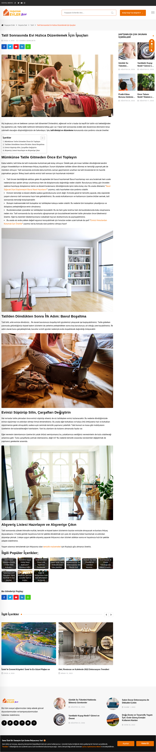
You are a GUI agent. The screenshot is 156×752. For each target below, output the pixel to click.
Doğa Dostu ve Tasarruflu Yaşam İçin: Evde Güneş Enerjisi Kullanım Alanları (137, 717)
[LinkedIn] (22, 46)
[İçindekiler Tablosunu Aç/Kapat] (41, 138)
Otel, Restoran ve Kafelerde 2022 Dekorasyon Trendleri (83, 669)
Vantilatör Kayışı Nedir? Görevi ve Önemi (145, 66)
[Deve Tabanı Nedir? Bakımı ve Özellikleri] (146, 82)
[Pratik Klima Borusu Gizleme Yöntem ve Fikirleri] (127, 82)
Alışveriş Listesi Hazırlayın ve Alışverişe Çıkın (22, 150)
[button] (106, 615)
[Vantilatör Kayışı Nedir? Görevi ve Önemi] (146, 50)
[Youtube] (16, 46)
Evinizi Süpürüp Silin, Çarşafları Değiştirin (21, 148)
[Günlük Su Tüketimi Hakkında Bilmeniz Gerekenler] (127, 50)
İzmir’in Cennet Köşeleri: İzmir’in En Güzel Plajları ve (25, 669)
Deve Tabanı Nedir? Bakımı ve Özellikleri (145, 97)
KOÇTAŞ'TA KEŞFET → (132, 13)
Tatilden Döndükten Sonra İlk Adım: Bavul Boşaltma (24, 144)
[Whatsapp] (28, 46)
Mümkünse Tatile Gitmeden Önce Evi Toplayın (22, 142)
